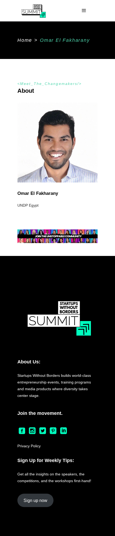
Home (24, 40)
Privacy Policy (29, 446)
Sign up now (35, 500)
